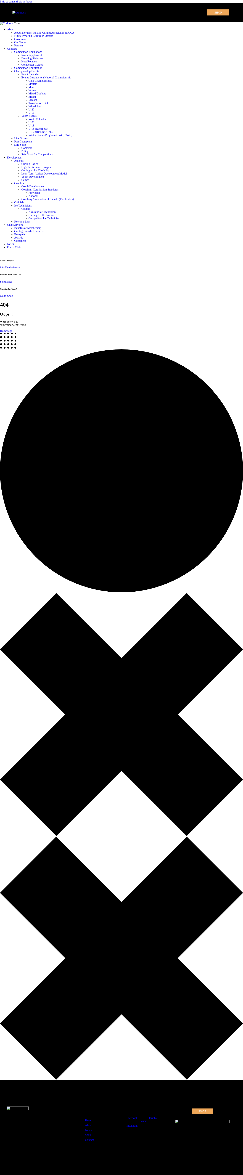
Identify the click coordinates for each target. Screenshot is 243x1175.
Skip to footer (24, 1)
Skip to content (8, 1)
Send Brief (6, 281)
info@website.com (10, 267)
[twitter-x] (1, 253)
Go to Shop (6, 295)
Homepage (6, 330)
